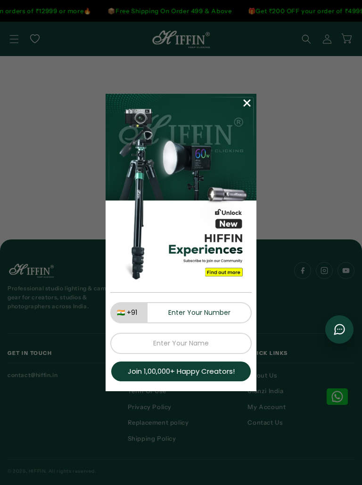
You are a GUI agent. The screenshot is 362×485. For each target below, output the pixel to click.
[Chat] (339, 329)
